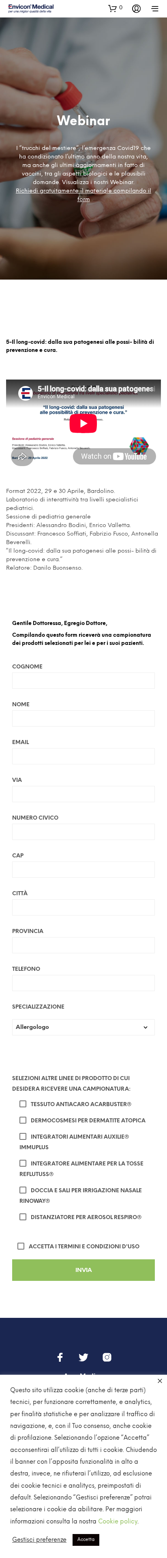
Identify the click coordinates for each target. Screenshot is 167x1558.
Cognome (27, 667)
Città (20, 893)
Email (20, 742)
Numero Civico (35, 818)
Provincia (27, 931)
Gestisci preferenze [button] (39, 1540)
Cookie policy (117, 1522)
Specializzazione (38, 1007)
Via (17, 780)
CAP (18, 856)
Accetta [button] (85, 1539)
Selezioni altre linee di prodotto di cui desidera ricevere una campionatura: (71, 1084)
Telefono (26, 969)
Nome (21, 704)
